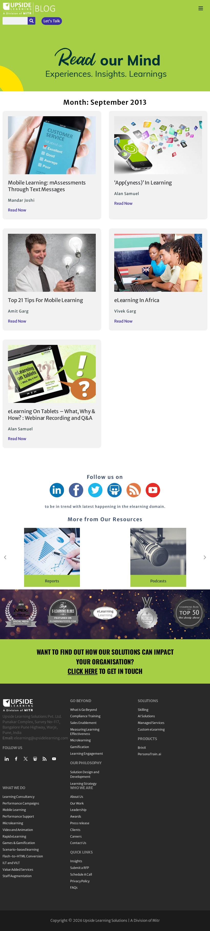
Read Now (17, 210)
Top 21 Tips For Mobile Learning (45, 300)
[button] (5, 557)
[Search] (31, 21)
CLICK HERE (83, 671)
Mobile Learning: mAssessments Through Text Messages (47, 185)
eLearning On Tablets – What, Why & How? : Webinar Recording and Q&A (51, 414)
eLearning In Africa (136, 300)
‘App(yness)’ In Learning (143, 182)
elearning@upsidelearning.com (41, 738)
